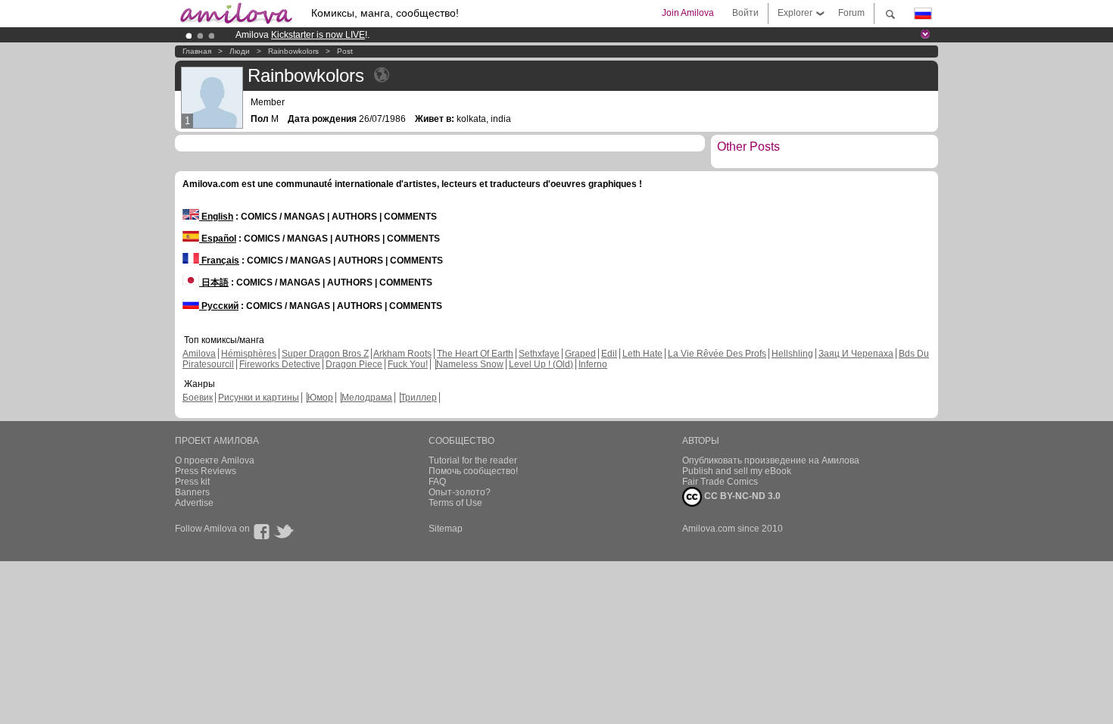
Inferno (592, 364)
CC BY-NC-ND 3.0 (741, 496)
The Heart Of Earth (475, 353)
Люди (239, 51)
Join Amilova (688, 13)
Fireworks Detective (279, 364)
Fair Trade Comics (720, 481)
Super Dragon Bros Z (325, 353)
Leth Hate (642, 353)
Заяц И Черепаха (855, 353)
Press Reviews (205, 471)
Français (219, 260)
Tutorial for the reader (473, 460)
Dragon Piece (354, 364)
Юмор (320, 397)
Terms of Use (455, 503)
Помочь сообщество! (473, 471)
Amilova (199, 353)
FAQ (437, 481)
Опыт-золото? (460, 492)
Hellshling (792, 353)
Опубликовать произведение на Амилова (770, 460)
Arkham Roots (402, 353)
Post (345, 51)
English (216, 216)
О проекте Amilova (214, 460)
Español (217, 238)
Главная (196, 51)
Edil (609, 353)
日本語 (214, 282)
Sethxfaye (539, 353)
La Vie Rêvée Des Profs (717, 353)
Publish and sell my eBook (736, 471)
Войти (745, 13)
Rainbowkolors (293, 51)
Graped (580, 353)
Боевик (197, 397)
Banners (192, 492)
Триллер (419, 397)
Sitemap (446, 528)
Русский (218, 306)
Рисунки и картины (258, 397)
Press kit (192, 481)
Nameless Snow (470, 364)
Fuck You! (408, 364)
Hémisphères (248, 353)
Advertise (194, 503)
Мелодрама (366, 397)
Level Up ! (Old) (541, 364)
